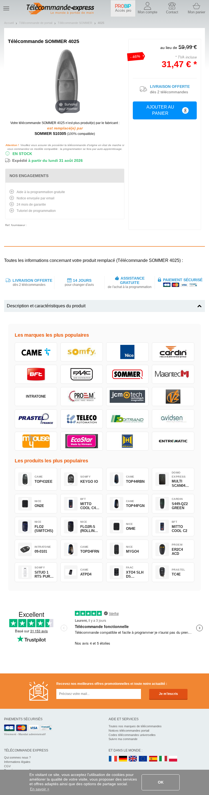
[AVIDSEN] (173, 418)
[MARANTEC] (173, 374)
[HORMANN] (127, 441)
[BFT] (36, 374)
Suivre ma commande (123, 739)
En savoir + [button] (39, 789)
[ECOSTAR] (81, 441)
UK (133, 759)
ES (153, 759)
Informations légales (17, 761)
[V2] (173, 396)
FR (113, 759)
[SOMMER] (127, 374)
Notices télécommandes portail (129, 730)
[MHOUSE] (36, 441)
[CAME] (36, 351)
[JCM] (127, 396)
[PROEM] (81, 396)
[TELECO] (81, 418)
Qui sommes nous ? (17, 757)
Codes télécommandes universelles (132, 735)
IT (163, 759)
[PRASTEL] (36, 418)
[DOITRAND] (127, 418)
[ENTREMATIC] (173, 441)
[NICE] (127, 351)
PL (173, 759)
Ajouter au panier (160, 110)
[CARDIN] (173, 351)
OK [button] (161, 782)
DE (123, 759)
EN (143, 759)
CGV (7, 766)
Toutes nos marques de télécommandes (135, 726)
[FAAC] (81, 374)
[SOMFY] (81, 351)
